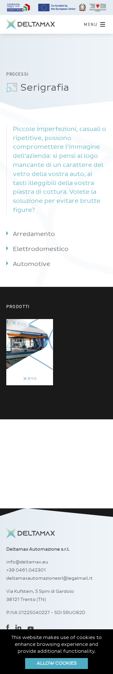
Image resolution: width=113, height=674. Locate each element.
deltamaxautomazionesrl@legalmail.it (49, 578)
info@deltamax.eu (27, 562)
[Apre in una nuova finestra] (7, 628)
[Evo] (29, 352)
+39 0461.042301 (26, 570)
